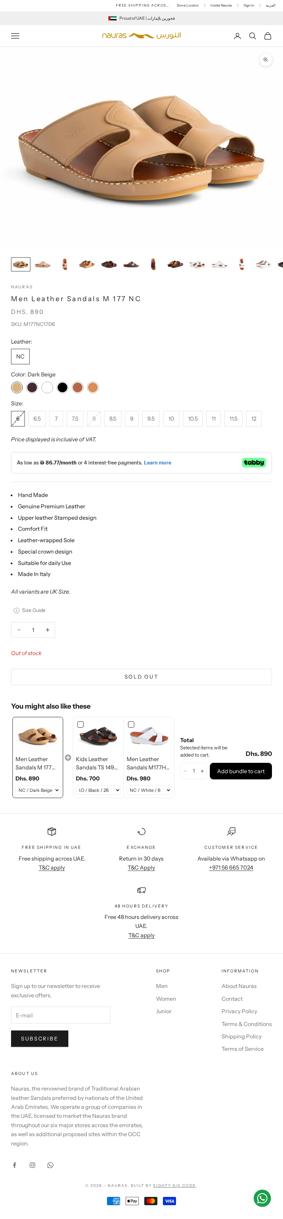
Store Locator (188, 5)
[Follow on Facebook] (14, 1165)
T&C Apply (141, 867)
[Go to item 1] (20, 264)
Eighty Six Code (174, 1185)
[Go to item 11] (241, 264)
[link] (38, 736)
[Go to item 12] (263, 264)
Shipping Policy (242, 1036)
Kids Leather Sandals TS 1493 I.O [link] (96, 763)
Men (162, 985)
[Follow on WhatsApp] (50, 1165)
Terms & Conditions (247, 1023)
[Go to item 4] (87, 264)
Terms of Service (243, 1048)
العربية (270, 5)
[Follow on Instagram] (32, 1165)
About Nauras (239, 985)
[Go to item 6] (131, 264)
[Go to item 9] (197, 264)
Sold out (142, 676)
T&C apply (52, 867)
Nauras (22, 286)
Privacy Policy (239, 1011)
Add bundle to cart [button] (241, 771)
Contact (232, 998)
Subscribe (39, 1038)
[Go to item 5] (109, 264)
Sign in (249, 5)
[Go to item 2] (42, 264)
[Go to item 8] (175, 264)
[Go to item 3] (65, 264)
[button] (184, 771)
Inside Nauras (221, 5)
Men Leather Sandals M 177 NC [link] (34, 763)
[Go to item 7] (153, 264)
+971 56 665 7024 (231, 867)
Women (166, 998)
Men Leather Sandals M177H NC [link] (146, 763)
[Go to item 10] (219, 264)
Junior (164, 1011)
